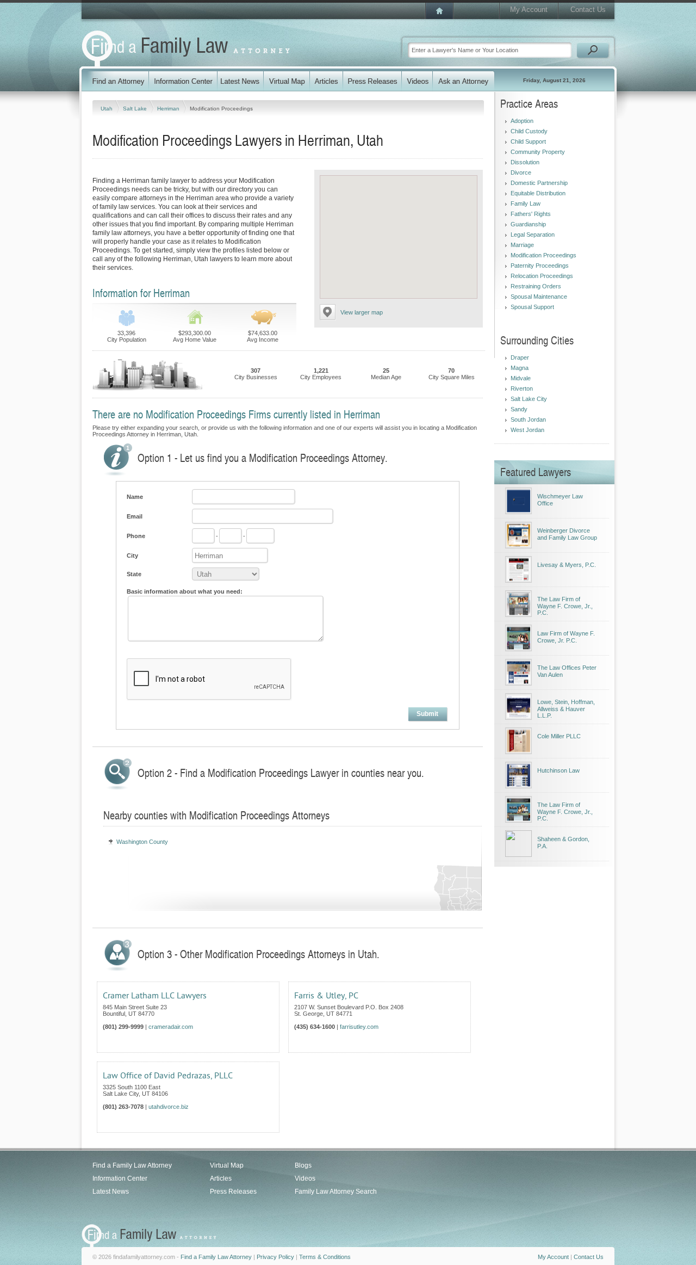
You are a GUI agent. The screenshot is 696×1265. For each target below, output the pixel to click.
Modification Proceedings (543, 255)
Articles (221, 1178)
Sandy (519, 409)
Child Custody (529, 131)
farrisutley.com (359, 1026)
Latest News (110, 1191)
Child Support (528, 141)
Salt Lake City (529, 399)
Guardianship (528, 224)
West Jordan (527, 430)
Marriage (522, 245)
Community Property (538, 152)
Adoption (522, 121)
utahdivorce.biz (168, 1106)
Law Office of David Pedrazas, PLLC (168, 1076)
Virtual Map (227, 1165)
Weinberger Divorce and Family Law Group (567, 534)
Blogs (303, 1165)
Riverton (522, 388)
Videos (305, 1178)
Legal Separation (533, 234)
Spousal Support (532, 307)
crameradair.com (170, 1026)
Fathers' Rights (531, 214)
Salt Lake (135, 109)
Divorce (521, 172)
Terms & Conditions (325, 1257)
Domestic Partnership (539, 183)
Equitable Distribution (538, 193)
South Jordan (528, 419)
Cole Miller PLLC (559, 736)
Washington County (142, 841)
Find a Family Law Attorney (132, 1165)
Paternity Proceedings (540, 265)
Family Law (525, 203)
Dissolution (525, 162)
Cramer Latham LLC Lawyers (155, 996)
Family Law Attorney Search (336, 1191)
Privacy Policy (275, 1257)
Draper (520, 357)
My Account (529, 9)
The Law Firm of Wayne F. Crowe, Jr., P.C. (565, 606)
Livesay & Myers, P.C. (566, 564)
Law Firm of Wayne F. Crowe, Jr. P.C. (566, 637)
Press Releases (233, 1191)
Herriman (169, 109)
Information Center (119, 1178)
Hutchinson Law (558, 770)
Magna (520, 368)
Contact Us (588, 9)
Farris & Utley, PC (326, 996)
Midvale (521, 378)
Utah (107, 109)
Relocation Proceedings (542, 276)
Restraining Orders (536, 286)
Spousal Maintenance (539, 296)
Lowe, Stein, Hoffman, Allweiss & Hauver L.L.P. (566, 709)
